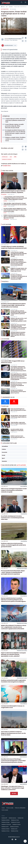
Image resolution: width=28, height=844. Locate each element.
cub (11, 156)
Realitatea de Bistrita (6, 820)
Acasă (3, 6)
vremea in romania (6, 159)
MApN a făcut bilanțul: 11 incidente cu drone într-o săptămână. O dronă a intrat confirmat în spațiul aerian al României (13, 627)
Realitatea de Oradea (15, 39)
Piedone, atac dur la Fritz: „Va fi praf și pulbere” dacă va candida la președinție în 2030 (19, 320)
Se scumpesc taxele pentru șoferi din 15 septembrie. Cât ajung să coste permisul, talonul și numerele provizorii (18, 368)
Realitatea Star (20, 817)
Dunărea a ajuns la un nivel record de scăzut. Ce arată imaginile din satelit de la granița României (13, 545)
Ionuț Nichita (24, 513)
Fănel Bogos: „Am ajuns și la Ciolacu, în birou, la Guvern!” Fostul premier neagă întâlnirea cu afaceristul (12, 788)
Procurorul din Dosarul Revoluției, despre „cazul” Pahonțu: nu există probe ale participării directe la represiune (13, 572)
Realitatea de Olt (14, 828)
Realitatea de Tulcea (5, 831)
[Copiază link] (22, 38)
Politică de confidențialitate (20, 807)
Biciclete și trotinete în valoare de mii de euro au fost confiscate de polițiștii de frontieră (19, 385)
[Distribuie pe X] (25, 41)
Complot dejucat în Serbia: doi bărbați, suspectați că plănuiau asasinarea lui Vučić (15, 120)
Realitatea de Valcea (16, 824)
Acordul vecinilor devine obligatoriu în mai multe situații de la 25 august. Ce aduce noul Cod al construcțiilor (15, 210)
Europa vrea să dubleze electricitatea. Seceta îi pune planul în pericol (18, 391)
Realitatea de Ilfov (5, 826)
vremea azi (4, 156)
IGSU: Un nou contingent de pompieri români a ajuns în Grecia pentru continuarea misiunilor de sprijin (14, 490)
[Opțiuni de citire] (25, 841)
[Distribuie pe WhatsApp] (22, 41)
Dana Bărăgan (23, 729)
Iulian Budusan (23, 756)
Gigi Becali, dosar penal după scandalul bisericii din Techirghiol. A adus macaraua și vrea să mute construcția (18, 327)
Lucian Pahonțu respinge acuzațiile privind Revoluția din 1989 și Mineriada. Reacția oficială (14, 126)
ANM (15, 156)
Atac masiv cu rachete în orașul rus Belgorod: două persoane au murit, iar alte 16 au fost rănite (13, 733)
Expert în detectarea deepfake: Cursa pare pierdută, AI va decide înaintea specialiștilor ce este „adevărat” (13, 654)
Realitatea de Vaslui (15, 820)
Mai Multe (14, 793)
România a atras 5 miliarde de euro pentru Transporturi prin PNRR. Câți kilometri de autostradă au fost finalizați (13, 305)
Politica (5, 201)
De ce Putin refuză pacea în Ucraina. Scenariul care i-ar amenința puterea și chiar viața (12, 517)
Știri (6, 6)
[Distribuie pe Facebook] (25, 38)
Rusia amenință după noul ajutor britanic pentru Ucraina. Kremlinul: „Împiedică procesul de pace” (13, 192)
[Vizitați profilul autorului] (2, 39)
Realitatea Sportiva (12, 817)
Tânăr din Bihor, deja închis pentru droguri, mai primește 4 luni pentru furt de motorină (15, 204)
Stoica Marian (23, 486)
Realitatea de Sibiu (14, 831)
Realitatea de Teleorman (6, 824)
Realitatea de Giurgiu (6, 822)
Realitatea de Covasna (15, 822)
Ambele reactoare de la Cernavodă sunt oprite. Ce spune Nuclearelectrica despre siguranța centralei (14, 216)
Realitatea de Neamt (5, 828)
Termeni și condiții (9, 807)
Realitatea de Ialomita (14, 826)
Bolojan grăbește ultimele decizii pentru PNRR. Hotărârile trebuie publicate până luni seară (18, 313)
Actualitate (11, 6)
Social (5, 206)
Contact (3, 807)
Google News (7, 165)
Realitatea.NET (4, 817)
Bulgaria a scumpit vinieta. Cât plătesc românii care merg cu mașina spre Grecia (15, 139)
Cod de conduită (5, 810)
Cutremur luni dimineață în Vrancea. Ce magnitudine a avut (12, 706)
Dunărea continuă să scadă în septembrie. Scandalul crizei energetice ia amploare (13, 681)
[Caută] (21, 2)
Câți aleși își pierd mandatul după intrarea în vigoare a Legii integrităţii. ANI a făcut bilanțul (18, 334)
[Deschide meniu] (25, 2)
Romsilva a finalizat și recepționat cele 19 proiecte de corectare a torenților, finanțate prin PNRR (19, 277)
